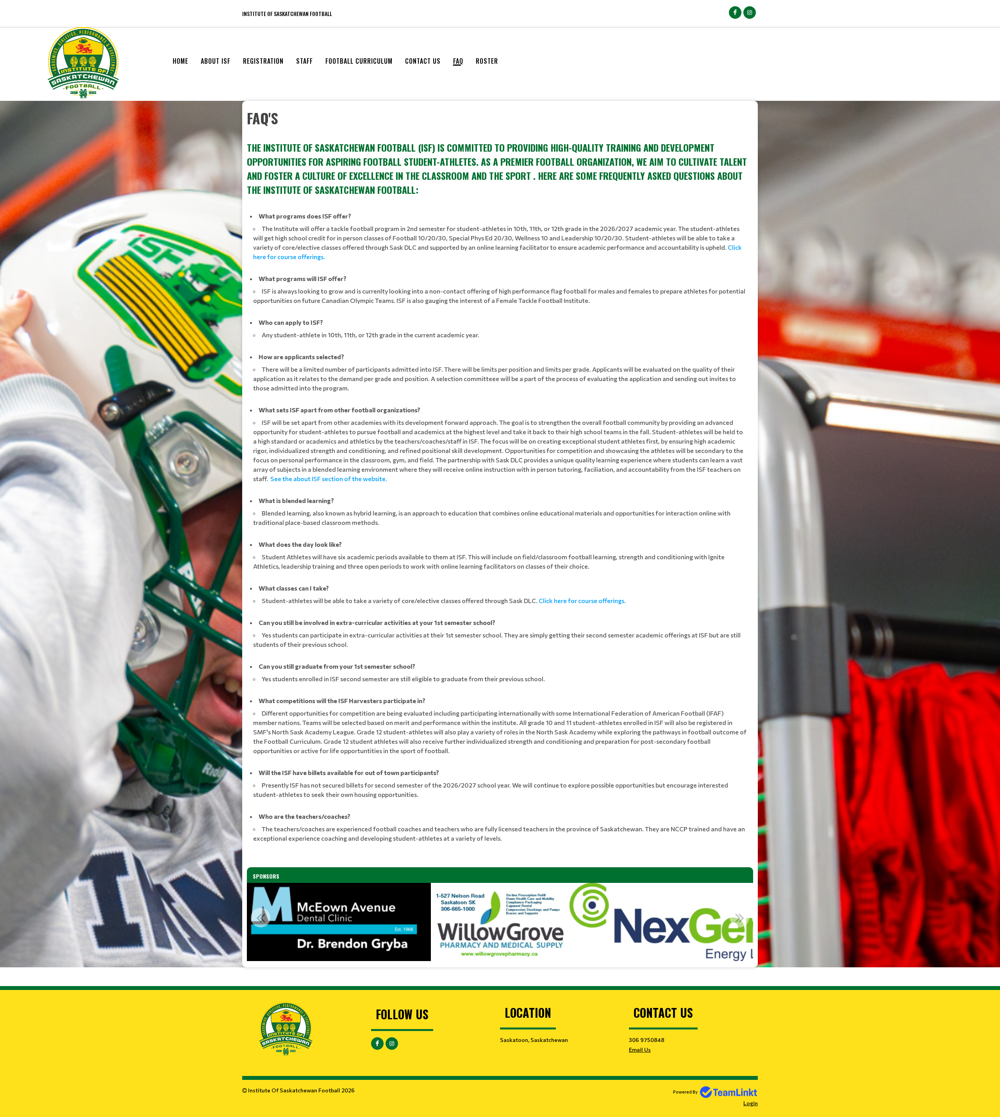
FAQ (458, 61)
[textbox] (500, 478)
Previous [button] (260, 917)
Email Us (640, 1049)
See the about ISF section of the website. (329, 478)
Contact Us (423, 61)
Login (750, 1103)
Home (180, 61)
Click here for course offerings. (582, 600)
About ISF (215, 61)
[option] (333, 922)
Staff (304, 61)
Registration (263, 61)
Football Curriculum (359, 61)
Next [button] (739, 917)
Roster (487, 61)
